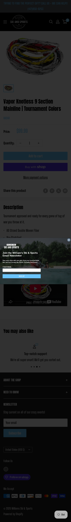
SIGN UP (22, 276)
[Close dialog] (69, 240)
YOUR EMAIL (7, 267)
